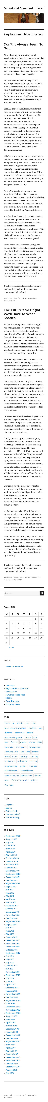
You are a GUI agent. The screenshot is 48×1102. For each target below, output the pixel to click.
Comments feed (13, 814)
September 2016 (13, 921)
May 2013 (10, 959)
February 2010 (12, 988)
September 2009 (13, 1000)
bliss (33, 723)
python (23, 766)
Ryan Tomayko (12, 701)
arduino (20, 723)
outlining (34, 756)
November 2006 (13, 1060)
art (28, 723)
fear (35, 737)
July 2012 (10, 962)
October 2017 (11, 880)
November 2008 (13, 1010)
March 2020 (11, 855)
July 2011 (9, 969)
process (33, 761)
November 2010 (13, 972)
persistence (10, 761)
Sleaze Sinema (26, 771)
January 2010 (11, 991)
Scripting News (13, 704)
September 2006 (13, 1067)
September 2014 (13, 953)
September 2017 (13, 883)
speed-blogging (12, 775)
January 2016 (11, 937)
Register (10, 805)
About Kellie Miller (14, 667)
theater (37, 775)
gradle (23, 742)
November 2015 (12, 943)
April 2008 (11, 1022)
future (10, 579)
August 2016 (11, 924)
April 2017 (10, 899)
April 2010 (10, 984)
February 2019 (12, 864)
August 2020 (11, 839)
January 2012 (11, 966)
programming (11, 766)
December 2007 (13, 1035)
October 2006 (12, 1063)
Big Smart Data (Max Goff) (17, 688)
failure (28, 737)
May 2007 (10, 1045)
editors (30, 733)
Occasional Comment (18, 8)
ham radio (9, 747)
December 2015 (12, 940)
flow (6, 742)
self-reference (11, 771)
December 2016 (12, 912)
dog (41, 728)
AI (13, 723)
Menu (40, 8)
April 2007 (11, 1048)
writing (34, 780)
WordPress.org (12, 817)
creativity (32, 728)
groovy (32, 742)
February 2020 (12, 858)
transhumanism (9, 300)
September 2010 (13, 975)
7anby (7, 723)
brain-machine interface (28, 298)
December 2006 (13, 1057)
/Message (10, 685)
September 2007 (13, 1041)
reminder (33, 766)
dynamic (8, 733)
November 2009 (13, 994)
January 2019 (11, 868)
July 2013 (10, 956)
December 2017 (12, 877)
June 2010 (10, 981)
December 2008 (13, 1007)
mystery (23, 756)
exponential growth (13, 737)
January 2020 (12, 861)
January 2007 (12, 1054)
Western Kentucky (19, 780)
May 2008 (10, 1019)
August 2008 (11, 1016)
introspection (35, 747)
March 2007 (11, 1051)
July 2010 (10, 978)
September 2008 (13, 1013)
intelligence (21, 747)
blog (15, 298)
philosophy (22, 761)
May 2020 (10, 849)
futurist (14, 742)
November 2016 (12, 915)
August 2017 (11, 886)
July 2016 (10, 928)
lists (28, 752)
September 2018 (13, 874)
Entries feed (11, 811)
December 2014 (12, 947)
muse (7, 756)
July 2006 (10, 1073)
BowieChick (11, 692)
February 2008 (12, 1029)
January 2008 (12, 1032)
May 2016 (10, 934)
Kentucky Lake (11, 752)
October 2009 (12, 997)
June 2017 (10, 893)
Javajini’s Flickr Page (15, 695)
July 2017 (10, 890)
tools (7, 780)
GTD (40, 742)
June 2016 (10, 931)
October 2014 (11, 950)
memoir (35, 752)
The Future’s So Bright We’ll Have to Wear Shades (22, 314)
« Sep (11, 647)
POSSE (8, 698)
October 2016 (11, 918)
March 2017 (11, 902)
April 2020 (11, 852)
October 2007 (12, 1038)
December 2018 (12, 871)
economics (19, 733)
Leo (22, 752)
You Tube (9, 785)
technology (17, 579)
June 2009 (10, 1003)
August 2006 (11, 1070)
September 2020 (13, 836)
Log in (9, 808)
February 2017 (12, 905)
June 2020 (10, 845)
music (14, 756)
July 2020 (10, 842)
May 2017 (10, 896)
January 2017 (11, 909)
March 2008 (11, 1026)
